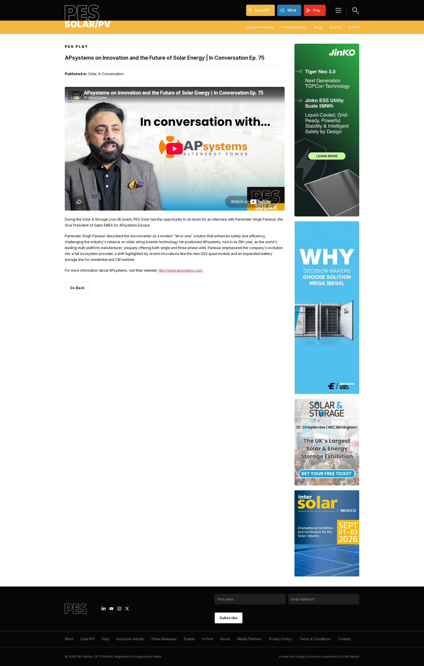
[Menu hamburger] (338, 10)
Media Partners (249, 639)
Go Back (77, 288)
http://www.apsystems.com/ (180, 270)
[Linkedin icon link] (104, 608)
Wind (291, 10)
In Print (353, 27)
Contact (344, 639)
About (225, 639)
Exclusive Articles (260, 27)
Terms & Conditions (315, 639)
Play (316, 10)
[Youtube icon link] (111, 608)
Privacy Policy (280, 639)
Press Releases (293, 27)
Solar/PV (262, 10)
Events (335, 27)
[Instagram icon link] (119, 608)
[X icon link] (127, 609)
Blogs (318, 27)
